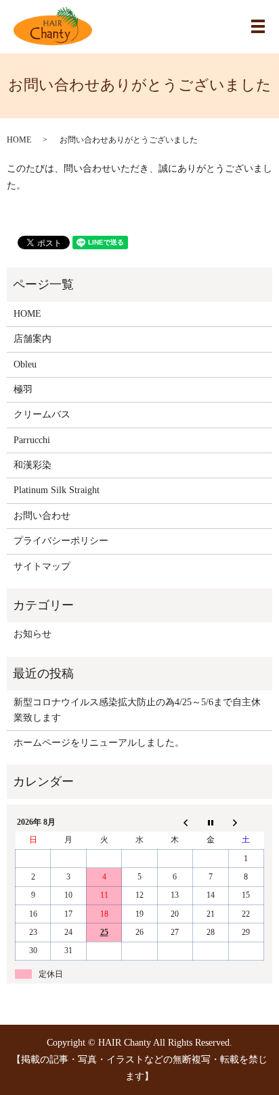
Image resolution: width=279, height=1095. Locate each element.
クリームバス (42, 414)
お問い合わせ (42, 516)
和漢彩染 (32, 465)
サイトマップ (42, 566)
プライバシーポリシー (61, 541)
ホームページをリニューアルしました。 (99, 743)
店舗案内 (32, 339)
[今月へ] (210, 822)
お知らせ (32, 634)
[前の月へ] (174, 822)
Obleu (25, 364)
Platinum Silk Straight (57, 490)
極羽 (23, 389)
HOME (19, 140)
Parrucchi (32, 440)
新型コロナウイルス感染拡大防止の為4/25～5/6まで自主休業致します (137, 709)
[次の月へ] (245, 822)
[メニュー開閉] (258, 26)
